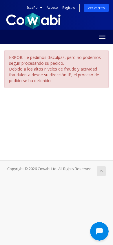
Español (32, 7)
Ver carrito (96, 8)
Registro (68, 7)
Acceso (52, 7)
